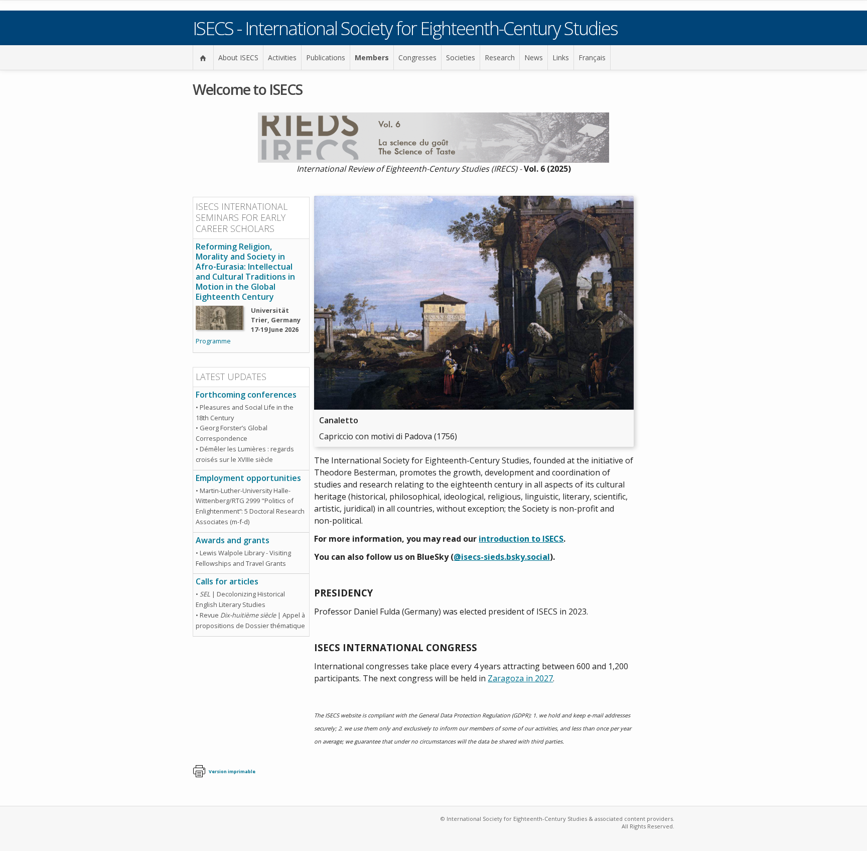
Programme (213, 340)
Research (500, 57)
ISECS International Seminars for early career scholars (241, 217)
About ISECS (238, 57)
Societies (460, 57)
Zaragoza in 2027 (520, 678)
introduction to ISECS (521, 538)
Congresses (417, 57)
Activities (282, 57)
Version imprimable (232, 771)
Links (560, 57)
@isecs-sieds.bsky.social (502, 556)
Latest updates (231, 377)
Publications (325, 57)
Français (592, 57)
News (533, 57)
